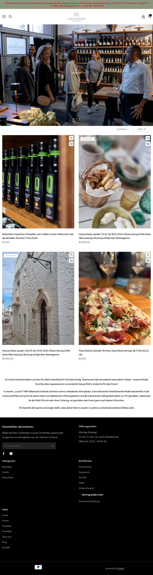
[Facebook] (3, 453)
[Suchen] (10, 16)
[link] (76, 75)
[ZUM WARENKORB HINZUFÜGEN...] (71, 144)
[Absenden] (52, 445)
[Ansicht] (71, 138)
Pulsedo (120, 568)
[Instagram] (11, 453)
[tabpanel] (76, 75)
